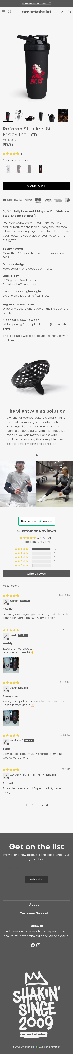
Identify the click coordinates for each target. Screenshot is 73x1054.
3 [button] (37, 805)
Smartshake (27, 1047)
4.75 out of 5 (45, 538)
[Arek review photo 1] (11, 665)
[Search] (11, 11)
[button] (11, 153)
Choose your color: (16, 160)
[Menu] (3, 11)
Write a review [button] (36, 573)
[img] (11, 595)
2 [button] (32, 805)
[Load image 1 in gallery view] (36, 61)
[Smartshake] (36, 12)
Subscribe (36, 879)
